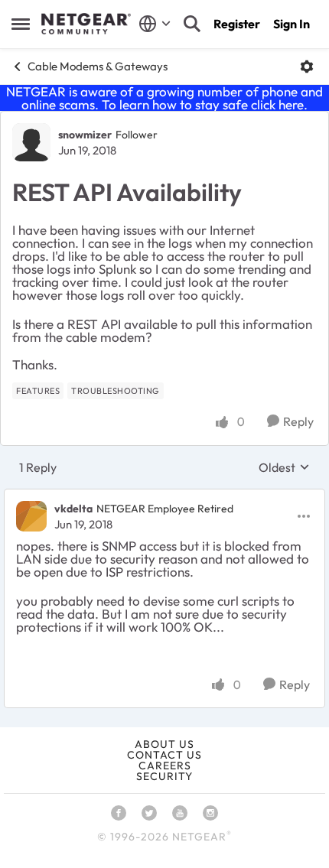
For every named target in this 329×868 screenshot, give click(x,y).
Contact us (164, 755)
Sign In (291, 23)
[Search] (192, 24)
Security (164, 776)
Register (236, 23)
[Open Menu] (307, 66)
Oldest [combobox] (284, 467)
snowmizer (85, 134)
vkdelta (73, 508)
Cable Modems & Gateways (98, 66)
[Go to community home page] (86, 23)
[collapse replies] (164, 496)
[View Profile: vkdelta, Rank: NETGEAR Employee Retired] (31, 516)
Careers (164, 765)
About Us (164, 744)
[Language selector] (155, 23)
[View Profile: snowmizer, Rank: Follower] (31, 142)
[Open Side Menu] (20, 23)
